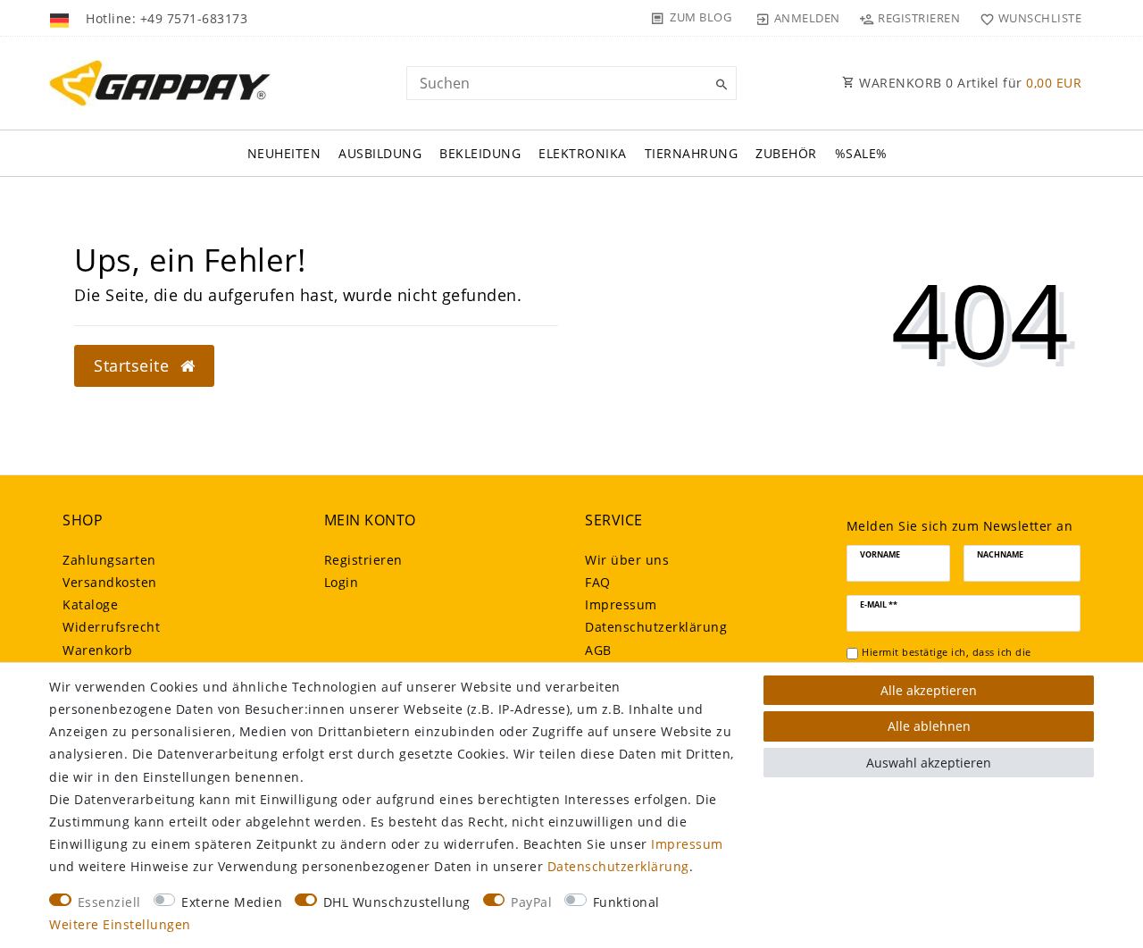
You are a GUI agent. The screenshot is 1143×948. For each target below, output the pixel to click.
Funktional (626, 901)
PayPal (531, 901)
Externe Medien (231, 901)
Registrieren (363, 559)
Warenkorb (98, 650)
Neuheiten (284, 153)
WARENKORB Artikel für (968, 82)
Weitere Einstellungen (120, 924)
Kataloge (90, 604)
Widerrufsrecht (111, 626)
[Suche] (719, 85)
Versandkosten (110, 582)
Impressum (621, 604)
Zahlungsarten (109, 559)
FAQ (598, 582)
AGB (598, 650)
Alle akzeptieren (928, 690)
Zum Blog (700, 17)
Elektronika (582, 153)
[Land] (61, 18)
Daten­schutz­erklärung (656, 626)
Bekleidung (480, 153)
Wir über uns (627, 559)
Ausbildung (379, 153)
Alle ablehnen (929, 725)
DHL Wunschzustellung (397, 901)
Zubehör (786, 153)
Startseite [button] (134, 365)
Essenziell (109, 901)
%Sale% (861, 153)
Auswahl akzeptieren (928, 762)
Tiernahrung (691, 153)
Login (341, 582)
